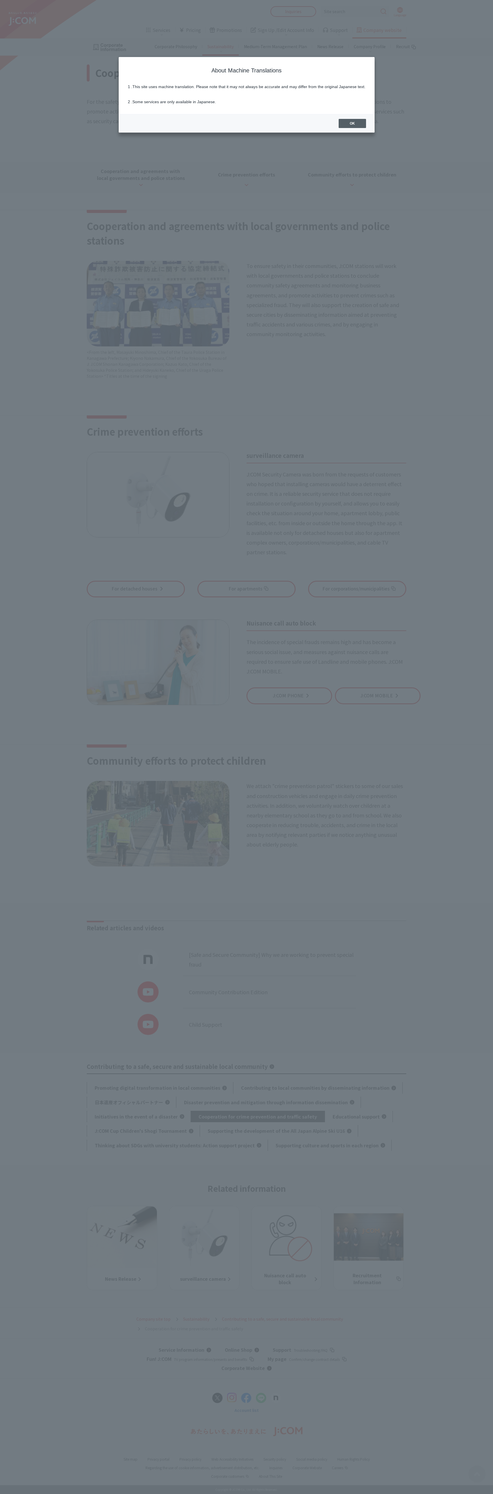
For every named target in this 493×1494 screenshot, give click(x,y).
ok (352, 123)
